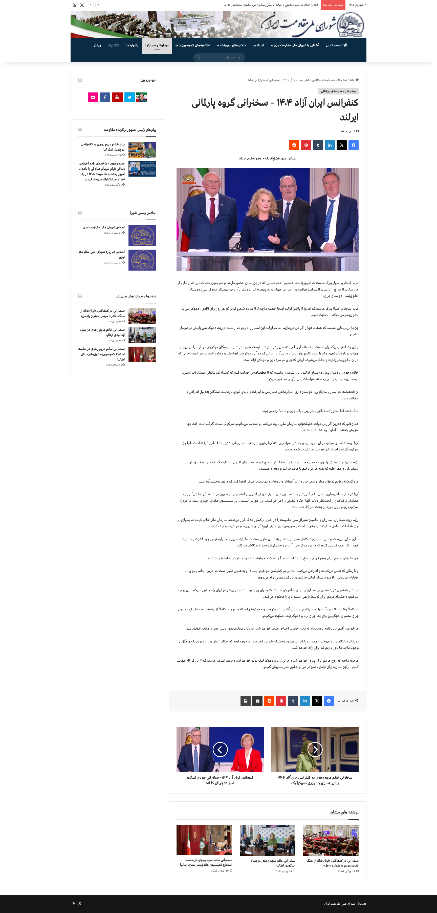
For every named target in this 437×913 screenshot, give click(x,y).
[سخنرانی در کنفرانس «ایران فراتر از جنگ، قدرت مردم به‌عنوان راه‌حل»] (331, 840)
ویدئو (97, 45)
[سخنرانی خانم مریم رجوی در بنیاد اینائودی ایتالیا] (267, 840)
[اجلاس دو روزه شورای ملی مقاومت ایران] (142, 260)
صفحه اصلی (334, 45)
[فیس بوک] (353, 145)
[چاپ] (246, 701)
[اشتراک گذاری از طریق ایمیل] (257, 701)
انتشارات (113, 45)
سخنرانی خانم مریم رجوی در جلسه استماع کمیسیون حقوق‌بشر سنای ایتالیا (101, 354)
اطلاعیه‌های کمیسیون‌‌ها (194, 45)
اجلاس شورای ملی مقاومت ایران (104, 227)
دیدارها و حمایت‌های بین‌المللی (329, 80)
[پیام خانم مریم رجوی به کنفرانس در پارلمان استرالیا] (142, 149)
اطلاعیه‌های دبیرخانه (233, 45)
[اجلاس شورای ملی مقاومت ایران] (142, 235)
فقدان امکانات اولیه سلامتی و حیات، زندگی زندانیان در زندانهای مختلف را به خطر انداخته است (261, 5)
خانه (352, 80)
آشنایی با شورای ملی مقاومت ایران (296, 45)
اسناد (260, 45)
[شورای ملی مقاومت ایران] (218, 24)
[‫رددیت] (294, 145)
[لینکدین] (330, 145)
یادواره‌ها (132, 45)
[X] (342, 145)
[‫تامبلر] (318, 145)
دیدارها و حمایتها (157, 45)
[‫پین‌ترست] (306, 145)
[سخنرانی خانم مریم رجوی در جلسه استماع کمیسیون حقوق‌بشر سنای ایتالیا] (204, 840)
